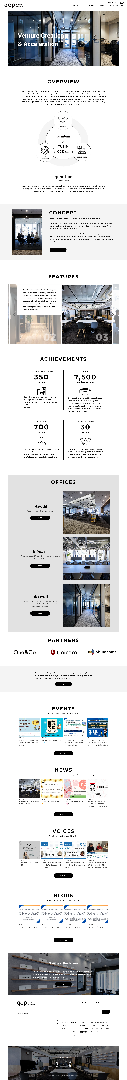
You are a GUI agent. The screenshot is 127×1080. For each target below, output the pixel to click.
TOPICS (111, 6)
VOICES (73, 1032)
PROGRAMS (102, 6)
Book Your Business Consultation (100, 1022)
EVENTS (73, 1025)
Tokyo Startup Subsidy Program (100, 1028)
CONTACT (119, 6)
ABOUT (75, 6)
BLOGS (73, 1035)
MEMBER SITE (112, 3)
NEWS (72, 1028)
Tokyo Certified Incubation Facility (100, 1025)
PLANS (84, 6)
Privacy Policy (95, 1032)
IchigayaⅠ (64, 1028)
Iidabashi (64, 1025)
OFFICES (92, 6)
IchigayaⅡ (64, 1032)
